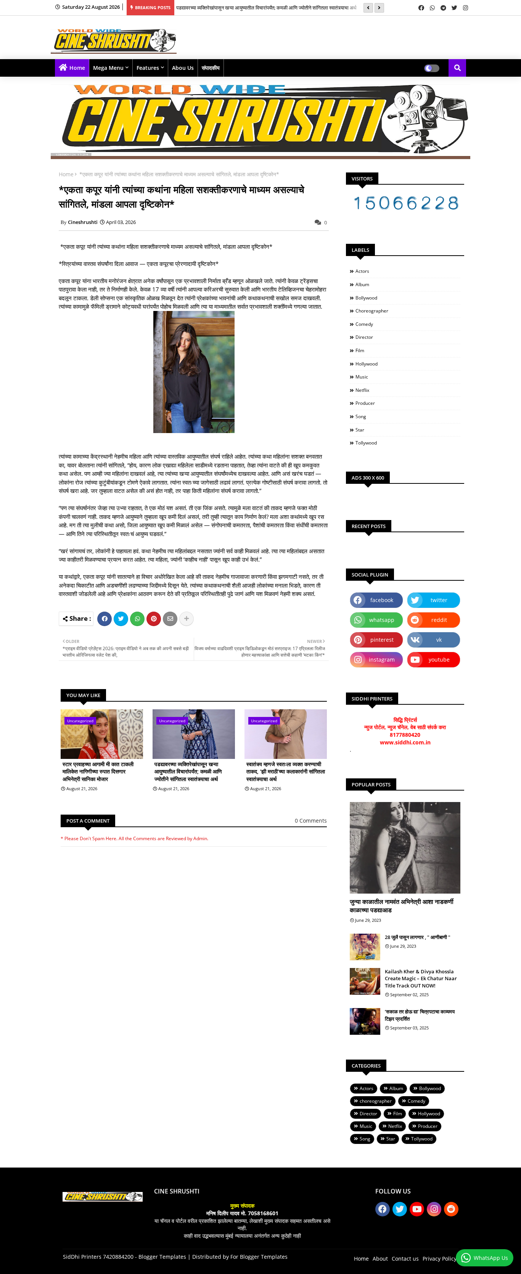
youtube (439, 659)
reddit (439, 619)
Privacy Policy (440, 1258)
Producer (365, 403)
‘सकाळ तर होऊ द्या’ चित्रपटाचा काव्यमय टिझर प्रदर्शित (420, 1015)
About (380, 1258)
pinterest (382, 639)
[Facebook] (104, 619)
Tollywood (366, 443)
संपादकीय (211, 67)
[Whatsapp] (137, 619)
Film (359, 350)
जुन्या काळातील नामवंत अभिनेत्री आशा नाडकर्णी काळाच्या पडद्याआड (401, 905)
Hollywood (366, 364)
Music (361, 377)
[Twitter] (121, 619)
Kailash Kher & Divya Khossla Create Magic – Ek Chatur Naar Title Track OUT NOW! (421, 978)
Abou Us (183, 67)
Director (364, 337)
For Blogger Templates (259, 1256)
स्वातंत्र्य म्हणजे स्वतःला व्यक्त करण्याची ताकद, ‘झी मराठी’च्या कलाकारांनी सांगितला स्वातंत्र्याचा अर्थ (261, 9)
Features (148, 67)
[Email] (170, 619)
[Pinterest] (153, 619)
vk (439, 639)
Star (359, 430)
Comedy (364, 324)
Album (362, 284)
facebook (381, 600)
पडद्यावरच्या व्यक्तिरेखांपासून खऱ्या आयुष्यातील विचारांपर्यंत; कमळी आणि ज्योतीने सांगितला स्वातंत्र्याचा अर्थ (188, 771)
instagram (382, 659)
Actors (362, 271)
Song (360, 416)
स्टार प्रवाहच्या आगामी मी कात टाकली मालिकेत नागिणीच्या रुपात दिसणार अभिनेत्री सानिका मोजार (98, 771)
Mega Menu (108, 67)
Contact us (405, 1258)
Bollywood (366, 298)
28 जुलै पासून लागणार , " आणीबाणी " (417, 937)
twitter (439, 600)
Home (77, 67)
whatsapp (381, 619)
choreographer (371, 311)
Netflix (362, 390)
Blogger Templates (162, 1256)
